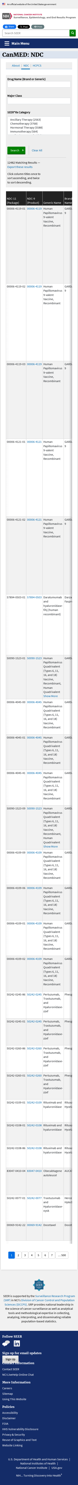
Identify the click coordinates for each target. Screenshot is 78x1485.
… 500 (62, 1255)
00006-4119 (34, 208)
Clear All (37, 150)
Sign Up (10, 1359)
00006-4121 (34, 442)
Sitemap (7, 1393)
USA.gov (56, 1468)
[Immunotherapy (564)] (39, 131)
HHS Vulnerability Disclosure (20, 1429)
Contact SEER (10, 1369)
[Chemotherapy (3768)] (39, 124)
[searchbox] (10, 100)
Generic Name (52, 203)
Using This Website (14, 1399)
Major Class (14, 95)
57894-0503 (34, 597)
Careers (7, 1388)
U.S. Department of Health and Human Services (38, 1459)
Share (12, 26)
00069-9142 (34, 1225)
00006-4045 (34, 702)
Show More (50, 696)
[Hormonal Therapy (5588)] (39, 127)
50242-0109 (34, 1102)
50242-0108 (34, 1125)
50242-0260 (34, 1048)
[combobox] (39, 101)
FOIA (5, 1423)
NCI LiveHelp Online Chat (18, 1374)
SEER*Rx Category (18, 112)
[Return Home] (39, 16)
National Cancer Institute (31, 1468)
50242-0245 (34, 994)
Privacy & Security (13, 1434)
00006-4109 (34, 852)
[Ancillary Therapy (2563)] (39, 120)
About (16, 65)
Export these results (20, 167)
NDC (26, 65)
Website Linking (12, 1445)
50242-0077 (34, 1198)
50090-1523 (34, 658)
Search (14, 150)
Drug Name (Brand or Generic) (26, 79)
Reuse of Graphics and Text (19, 1440)
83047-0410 (34, 1171)
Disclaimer (9, 1418)
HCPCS (37, 65)
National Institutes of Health (38, 1463)
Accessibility (10, 1413)
